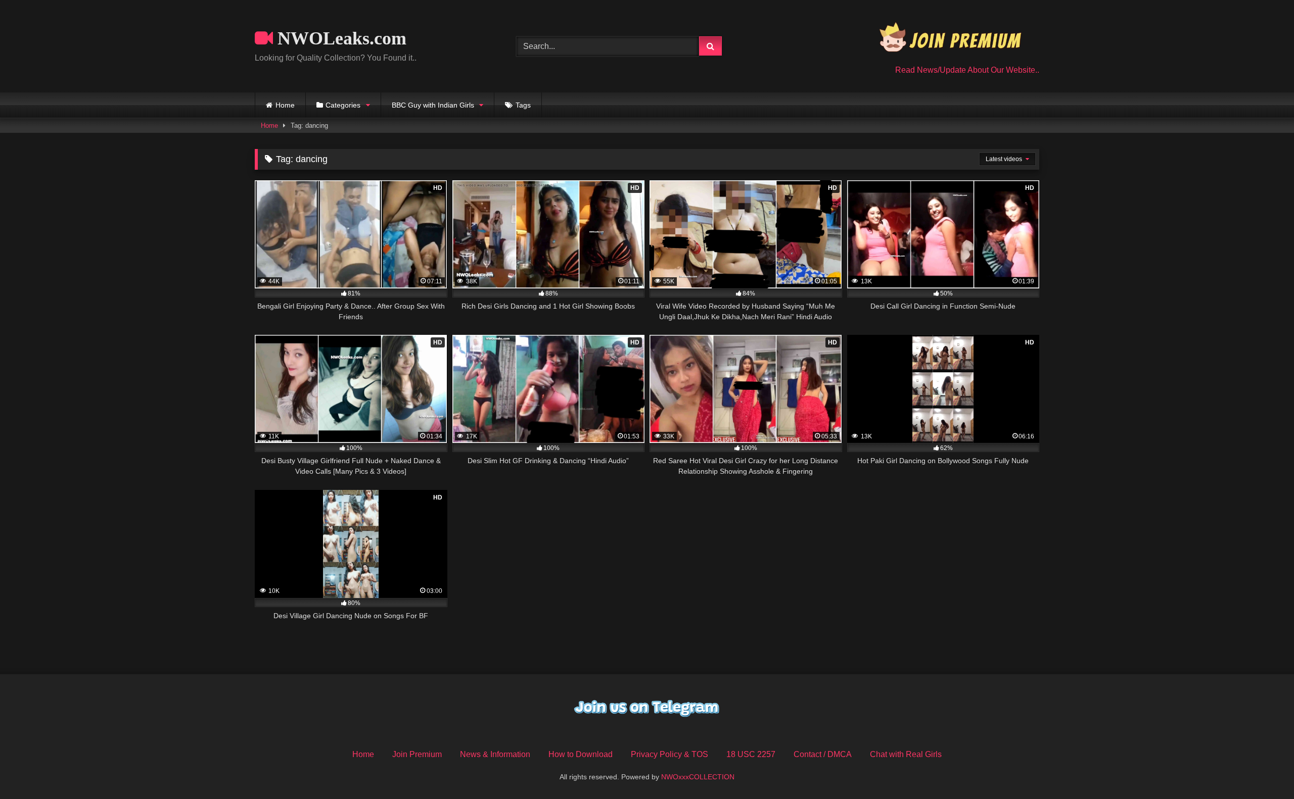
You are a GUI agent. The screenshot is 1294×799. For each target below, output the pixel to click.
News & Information (495, 754)
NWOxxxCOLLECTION (697, 777)
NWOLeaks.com (339, 38)
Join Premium (417, 754)
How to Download (580, 754)
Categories (343, 105)
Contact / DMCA (823, 754)
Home (285, 105)
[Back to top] (1263, 769)
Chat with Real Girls (906, 754)
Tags (523, 105)
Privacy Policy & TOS (669, 754)
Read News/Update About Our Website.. (967, 70)
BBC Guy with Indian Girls (433, 105)
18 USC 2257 (750, 754)
